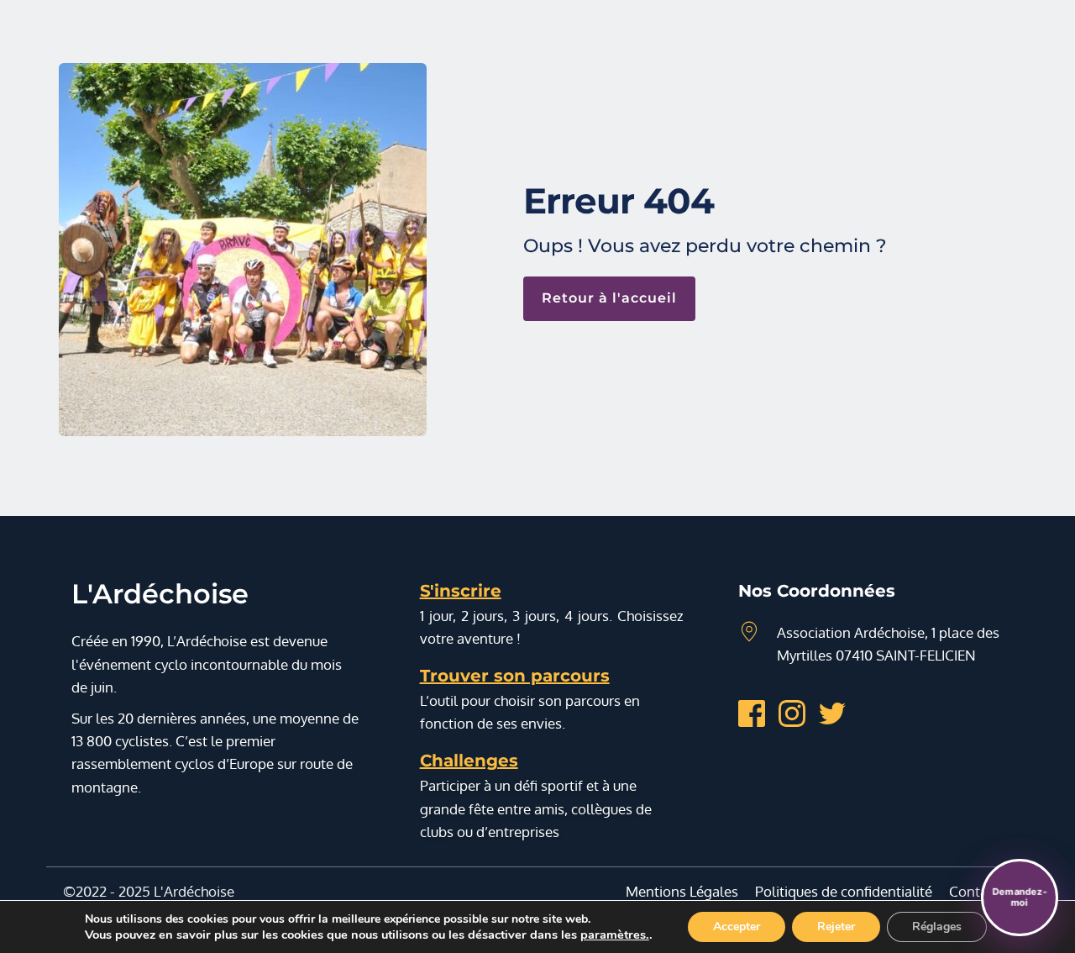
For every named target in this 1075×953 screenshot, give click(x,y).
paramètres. (614, 934)
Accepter (736, 927)
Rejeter (836, 927)
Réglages (937, 927)
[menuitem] (681, 891)
